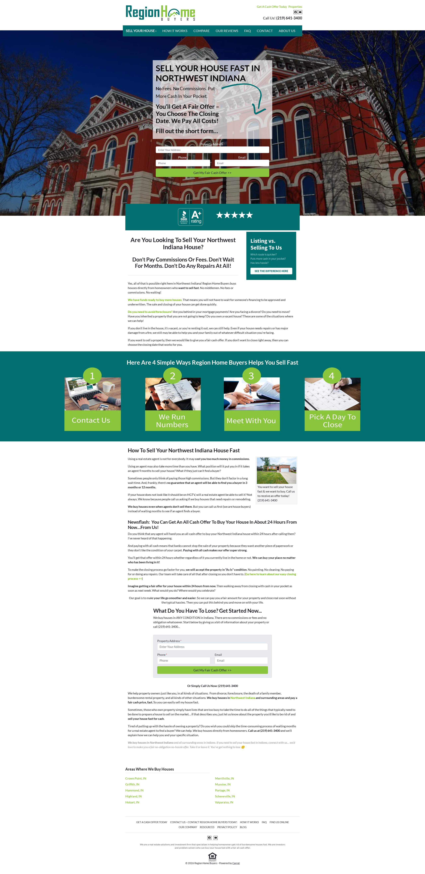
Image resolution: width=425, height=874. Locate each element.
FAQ (247, 31)
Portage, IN (222, 790)
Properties (295, 6)
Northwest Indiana (242, 698)
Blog (243, 827)
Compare (201, 31)
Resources (207, 827)
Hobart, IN (132, 802)
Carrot (236, 863)
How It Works (174, 31)
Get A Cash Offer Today (272, 6)
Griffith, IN (132, 784)
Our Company (188, 827)
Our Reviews (227, 31)
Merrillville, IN (224, 778)
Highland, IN (133, 796)
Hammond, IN (134, 790)
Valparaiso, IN (224, 802)
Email (242, 157)
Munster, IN (223, 784)
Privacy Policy (227, 827)
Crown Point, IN (135, 778)
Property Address (212, 144)
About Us (287, 31)
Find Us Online (279, 822)
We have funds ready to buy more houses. (155, 300)
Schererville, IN (225, 796)
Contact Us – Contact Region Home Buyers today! (203, 822)
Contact (265, 31)
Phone (183, 157)
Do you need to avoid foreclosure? (150, 312)
